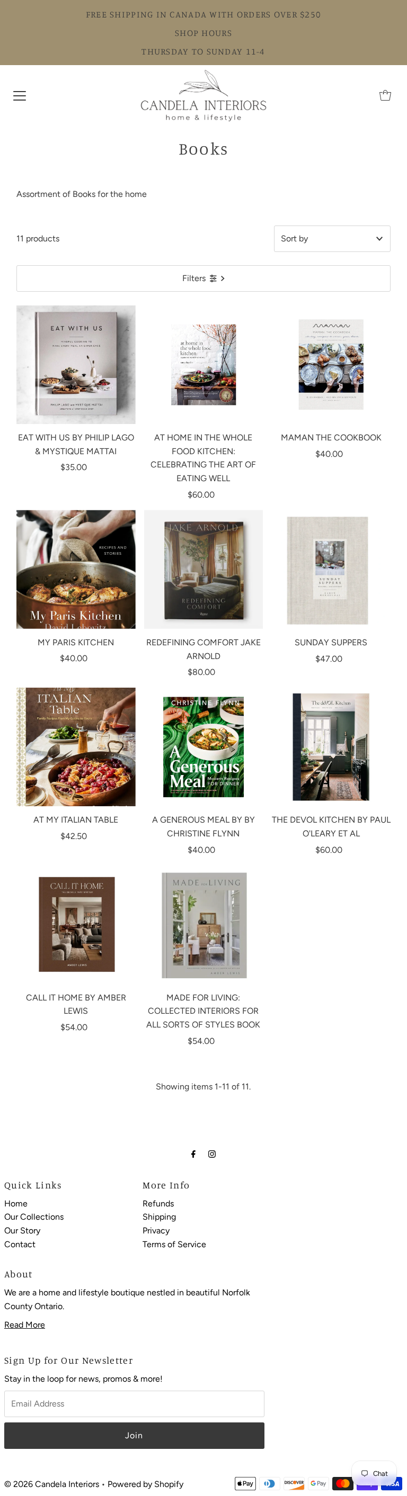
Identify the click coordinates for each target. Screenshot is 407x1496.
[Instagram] (212, 1154)
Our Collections (34, 1217)
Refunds (158, 1203)
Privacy (156, 1230)
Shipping (159, 1217)
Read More (24, 1325)
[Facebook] (193, 1154)
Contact (20, 1244)
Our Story (22, 1230)
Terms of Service (174, 1244)
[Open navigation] (19, 95)
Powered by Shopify (145, 1484)
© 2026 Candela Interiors (51, 1484)
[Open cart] (385, 95)
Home (16, 1203)
